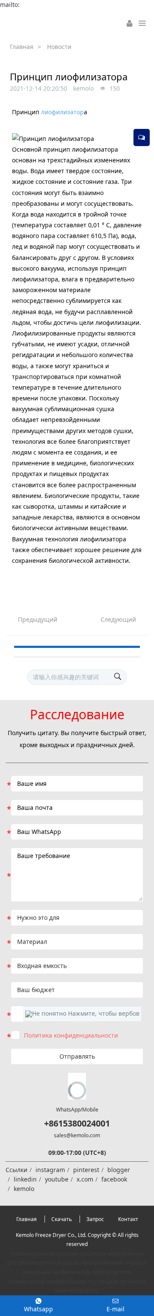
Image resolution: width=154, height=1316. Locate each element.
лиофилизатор (62, 112)
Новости (59, 47)
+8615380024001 (77, 1123)
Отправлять (77, 1056)
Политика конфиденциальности (71, 1035)
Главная (21, 47)
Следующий (118, 619)
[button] (82, 1014)
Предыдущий (37, 619)
